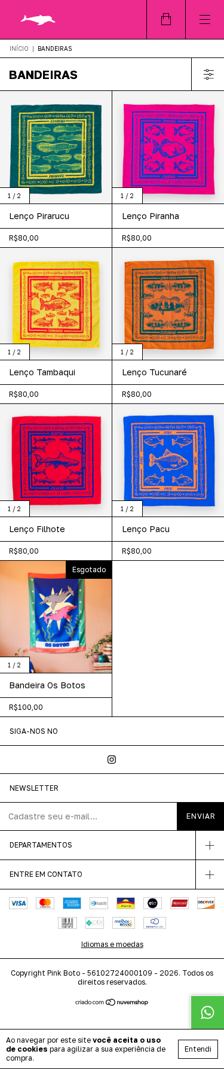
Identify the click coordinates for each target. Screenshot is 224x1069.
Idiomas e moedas (112, 944)
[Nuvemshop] (112, 1003)
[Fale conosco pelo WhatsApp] (207, 1012)
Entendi (198, 1048)
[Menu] (204, 19)
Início (19, 48)
